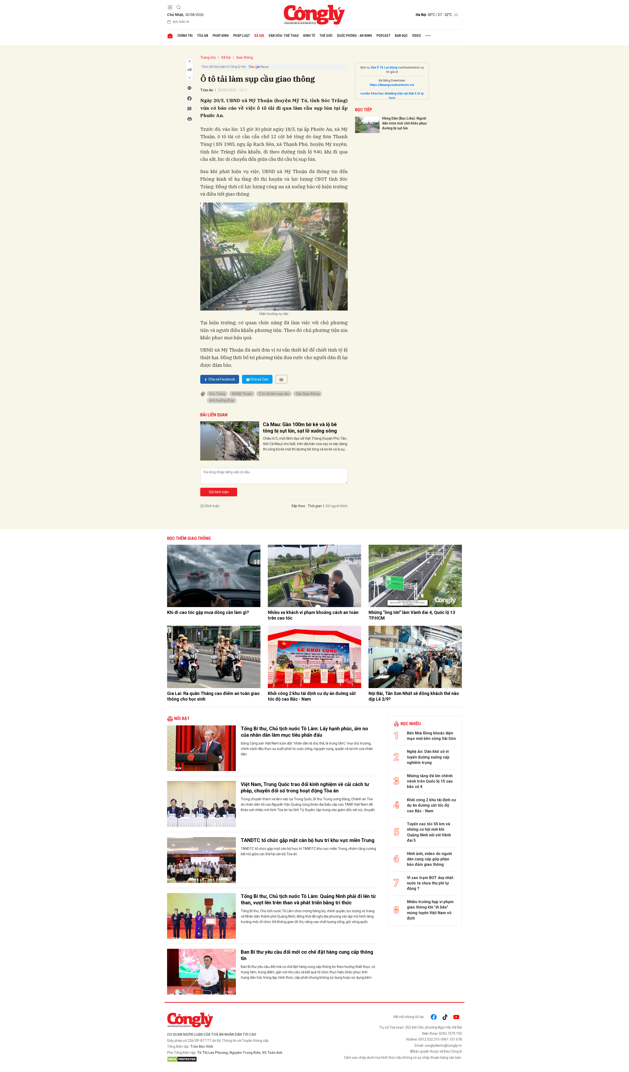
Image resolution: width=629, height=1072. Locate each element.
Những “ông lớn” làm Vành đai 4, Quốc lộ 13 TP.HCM (412, 615)
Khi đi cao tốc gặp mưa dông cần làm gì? (208, 612)
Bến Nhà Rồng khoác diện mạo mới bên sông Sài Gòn (431, 736)
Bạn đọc (401, 36)
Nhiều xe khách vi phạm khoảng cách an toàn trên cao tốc (313, 615)
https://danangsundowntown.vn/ (392, 85)
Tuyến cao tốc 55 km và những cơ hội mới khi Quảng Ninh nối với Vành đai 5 (429, 832)
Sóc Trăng (217, 394)
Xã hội (259, 36)
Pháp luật (241, 36)
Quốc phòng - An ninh (354, 36)
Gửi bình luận (219, 492)
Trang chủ (208, 57)
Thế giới (325, 36)
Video (416, 36)
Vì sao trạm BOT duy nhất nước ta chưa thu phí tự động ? (430, 883)
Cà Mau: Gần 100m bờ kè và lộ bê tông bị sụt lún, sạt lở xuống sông (300, 427)
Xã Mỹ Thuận (242, 394)
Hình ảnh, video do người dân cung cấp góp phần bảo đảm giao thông (429, 859)
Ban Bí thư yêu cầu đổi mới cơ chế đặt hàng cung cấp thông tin (307, 955)
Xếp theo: (298, 506)
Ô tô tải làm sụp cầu (274, 394)
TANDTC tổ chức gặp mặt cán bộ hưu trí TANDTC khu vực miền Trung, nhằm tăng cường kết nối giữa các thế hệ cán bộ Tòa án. (308, 851)
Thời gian (315, 506)
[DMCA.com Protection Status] (239, 1059)
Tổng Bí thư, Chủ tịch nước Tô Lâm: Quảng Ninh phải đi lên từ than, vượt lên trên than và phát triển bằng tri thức (308, 899)
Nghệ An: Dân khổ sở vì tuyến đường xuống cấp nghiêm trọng (428, 757)
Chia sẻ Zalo (259, 379)
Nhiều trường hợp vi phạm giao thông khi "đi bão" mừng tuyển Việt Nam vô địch (430, 910)
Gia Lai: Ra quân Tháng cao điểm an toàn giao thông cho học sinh (213, 696)
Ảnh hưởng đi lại (221, 400)
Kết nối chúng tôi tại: (409, 1017)
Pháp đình (221, 36)
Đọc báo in (181, 22)
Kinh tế (309, 36)
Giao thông (244, 57)
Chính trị (185, 36)
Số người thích (337, 506)
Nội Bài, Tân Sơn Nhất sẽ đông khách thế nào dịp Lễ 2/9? (414, 696)
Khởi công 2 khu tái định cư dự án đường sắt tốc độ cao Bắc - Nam (312, 696)
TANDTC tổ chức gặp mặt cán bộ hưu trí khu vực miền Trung (307, 840)
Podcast (383, 36)
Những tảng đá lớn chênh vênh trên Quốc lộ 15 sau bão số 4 (430, 781)
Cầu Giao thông (307, 394)
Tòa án (202, 36)
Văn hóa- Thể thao (284, 36)
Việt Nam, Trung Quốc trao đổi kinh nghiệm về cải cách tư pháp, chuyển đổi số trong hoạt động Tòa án (305, 787)
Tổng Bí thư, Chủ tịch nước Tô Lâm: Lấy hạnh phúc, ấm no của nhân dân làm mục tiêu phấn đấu (304, 732)
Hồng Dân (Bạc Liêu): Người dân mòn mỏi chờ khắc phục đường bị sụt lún (404, 123)
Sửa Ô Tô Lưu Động (384, 67)
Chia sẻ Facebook (221, 379)
